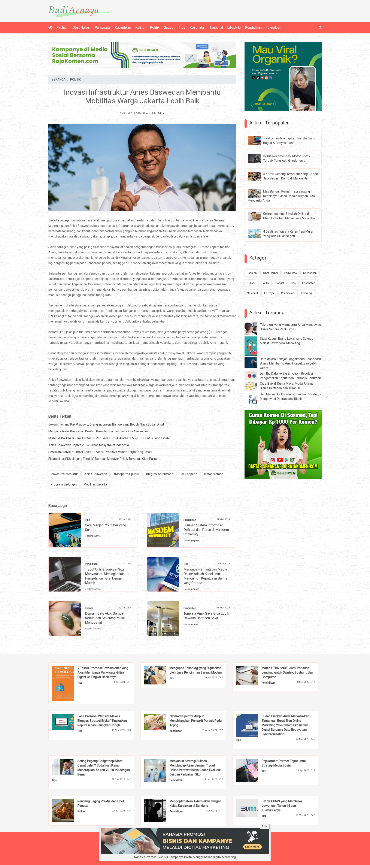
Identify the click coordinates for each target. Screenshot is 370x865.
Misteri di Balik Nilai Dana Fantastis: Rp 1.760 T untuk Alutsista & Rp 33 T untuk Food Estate (109, 438)
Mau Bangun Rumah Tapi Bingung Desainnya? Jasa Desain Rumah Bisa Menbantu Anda (281, 196)
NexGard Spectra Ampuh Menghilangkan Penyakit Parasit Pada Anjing (196, 720)
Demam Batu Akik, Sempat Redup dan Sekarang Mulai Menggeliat (105, 617)
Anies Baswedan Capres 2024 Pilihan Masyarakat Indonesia (88, 445)
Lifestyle (234, 27)
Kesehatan (198, 27)
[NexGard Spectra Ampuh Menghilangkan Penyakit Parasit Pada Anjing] (161, 722)
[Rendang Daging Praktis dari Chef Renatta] (69, 810)
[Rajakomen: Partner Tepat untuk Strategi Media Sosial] (253, 770)
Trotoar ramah (213, 474)
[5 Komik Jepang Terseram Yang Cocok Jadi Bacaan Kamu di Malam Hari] (257, 176)
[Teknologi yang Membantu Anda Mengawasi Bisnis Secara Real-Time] (254, 328)
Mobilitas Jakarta (95, 484)
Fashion (62, 27)
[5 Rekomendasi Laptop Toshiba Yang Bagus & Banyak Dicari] (257, 140)
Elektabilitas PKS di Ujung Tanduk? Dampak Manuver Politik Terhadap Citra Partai (102, 458)
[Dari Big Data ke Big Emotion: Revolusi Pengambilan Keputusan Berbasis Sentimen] (254, 375)
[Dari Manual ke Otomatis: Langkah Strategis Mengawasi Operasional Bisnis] (254, 398)
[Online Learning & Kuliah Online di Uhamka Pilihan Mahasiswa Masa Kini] (257, 216)
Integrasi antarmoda (159, 474)
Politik (155, 27)
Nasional (216, 27)
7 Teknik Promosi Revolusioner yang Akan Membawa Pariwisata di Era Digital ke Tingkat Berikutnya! (103, 672)
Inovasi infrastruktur (64, 474)
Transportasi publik (126, 474)
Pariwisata (102, 27)
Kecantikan (123, 27)
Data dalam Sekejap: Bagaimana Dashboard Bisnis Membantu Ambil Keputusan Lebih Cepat (290, 363)
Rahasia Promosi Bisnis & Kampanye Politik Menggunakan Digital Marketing (185, 857)
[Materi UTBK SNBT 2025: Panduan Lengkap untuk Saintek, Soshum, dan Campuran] (253, 675)
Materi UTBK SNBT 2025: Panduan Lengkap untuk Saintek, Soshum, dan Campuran (287, 672)
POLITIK (75, 79)
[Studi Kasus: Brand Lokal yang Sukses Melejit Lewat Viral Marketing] (254, 346)
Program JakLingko (64, 484)
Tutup (265, 826)
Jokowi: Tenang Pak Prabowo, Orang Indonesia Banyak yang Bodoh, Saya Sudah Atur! (106, 424)
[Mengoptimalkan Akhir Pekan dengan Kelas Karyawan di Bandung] (161, 810)
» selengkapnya (93, 536)
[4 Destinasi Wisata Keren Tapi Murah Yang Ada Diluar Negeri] (257, 233)
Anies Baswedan (95, 474)
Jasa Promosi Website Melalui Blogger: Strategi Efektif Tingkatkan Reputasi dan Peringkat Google (102, 720)
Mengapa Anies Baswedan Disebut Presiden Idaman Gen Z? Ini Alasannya (98, 431)
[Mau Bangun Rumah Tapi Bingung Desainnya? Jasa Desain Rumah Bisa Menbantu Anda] (257, 193)
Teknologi (273, 27)
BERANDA (59, 79)
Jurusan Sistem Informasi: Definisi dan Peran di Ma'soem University (206, 529)
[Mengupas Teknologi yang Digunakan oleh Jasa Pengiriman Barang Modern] (161, 675)
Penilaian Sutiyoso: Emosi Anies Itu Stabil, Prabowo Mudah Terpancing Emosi (100, 452)
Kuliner (140, 27)
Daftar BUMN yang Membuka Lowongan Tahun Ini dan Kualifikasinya (282, 805)
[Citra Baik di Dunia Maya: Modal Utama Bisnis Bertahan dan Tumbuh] (254, 386)
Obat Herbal (81, 27)
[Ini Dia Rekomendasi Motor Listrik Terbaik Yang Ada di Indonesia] (257, 158)
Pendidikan (253, 27)
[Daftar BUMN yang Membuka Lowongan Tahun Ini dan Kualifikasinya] (253, 808)
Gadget (169, 27)
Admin (161, 113)
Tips (182, 27)
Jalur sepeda (188, 474)
